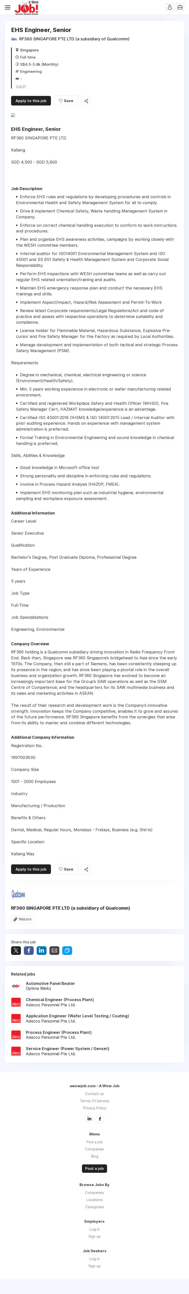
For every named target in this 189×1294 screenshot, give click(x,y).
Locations (94, 1199)
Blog (94, 1156)
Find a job (94, 1142)
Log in (94, 1229)
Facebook (100, 1119)
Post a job (94, 1168)
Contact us (94, 1093)
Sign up (94, 1236)
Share (29, 950)
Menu (8, 7)
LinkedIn (89, 1119)
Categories (94, 1206)
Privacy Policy (94, 1108)
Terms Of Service (94, 1100)
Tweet (16, 950)
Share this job (86, 101)
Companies (94, 1149)
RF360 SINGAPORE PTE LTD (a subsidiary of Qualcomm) (74, 38)
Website (25, 919)
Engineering (31, 71)
